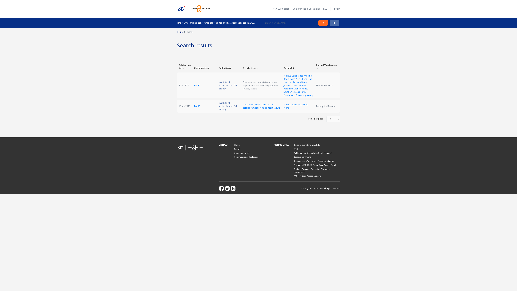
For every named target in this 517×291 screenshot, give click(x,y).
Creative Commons (302, 157)
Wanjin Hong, (301, 88)
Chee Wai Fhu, (305, 75)
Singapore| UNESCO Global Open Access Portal (315, 165)
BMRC (197, 85)
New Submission (281, 8)
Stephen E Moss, (292, 91)
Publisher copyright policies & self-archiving (313, 153)
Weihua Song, (291, 75)
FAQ (325, 8)
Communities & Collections (306, 8)
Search (237, 149)
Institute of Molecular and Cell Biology (228, 85)
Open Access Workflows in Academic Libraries (314, 161)
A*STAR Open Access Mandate (307, 176)
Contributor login (241, 153)
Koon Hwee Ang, (292, 78)
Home (180, 32)
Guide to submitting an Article (307, 145)
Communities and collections (246, 157)
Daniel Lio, (296, 85)
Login (337, 8)
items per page (315, 118)
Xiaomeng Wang (304, 95)
